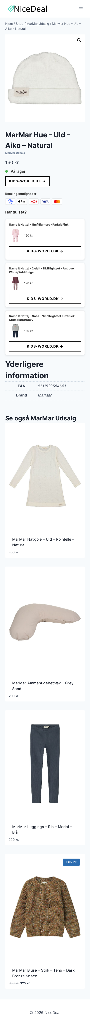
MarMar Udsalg (15, 152)
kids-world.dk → (27, 181)
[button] (79, 40)
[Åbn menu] (81, 8)
